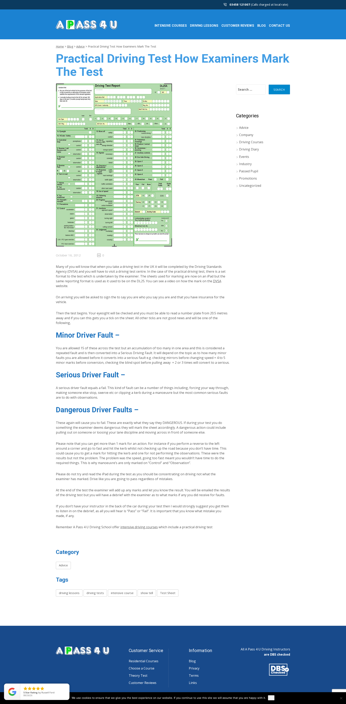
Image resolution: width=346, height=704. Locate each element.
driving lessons (69, 593)
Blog (70, 46)
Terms (194, 675)
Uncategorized (250, 185)
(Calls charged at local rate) (258, 4)
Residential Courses (143, 661)
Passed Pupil (248, 171)
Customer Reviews (142, 683)
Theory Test (138, 675)
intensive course (122, 593)
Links (193, 683)
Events (244, 156)
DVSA (217, 281)
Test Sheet (167, 593)
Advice (80, 46)
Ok (271, 697)
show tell (147, 593)
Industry (245, 164)
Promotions (248, 178)
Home (60, 46)
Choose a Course (141, 668)
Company (246, 135)
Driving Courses (251, 142)
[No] (341, 698)
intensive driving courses (139, 527)
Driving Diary (249, 149)
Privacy (194, 668)
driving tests (95, 593)
